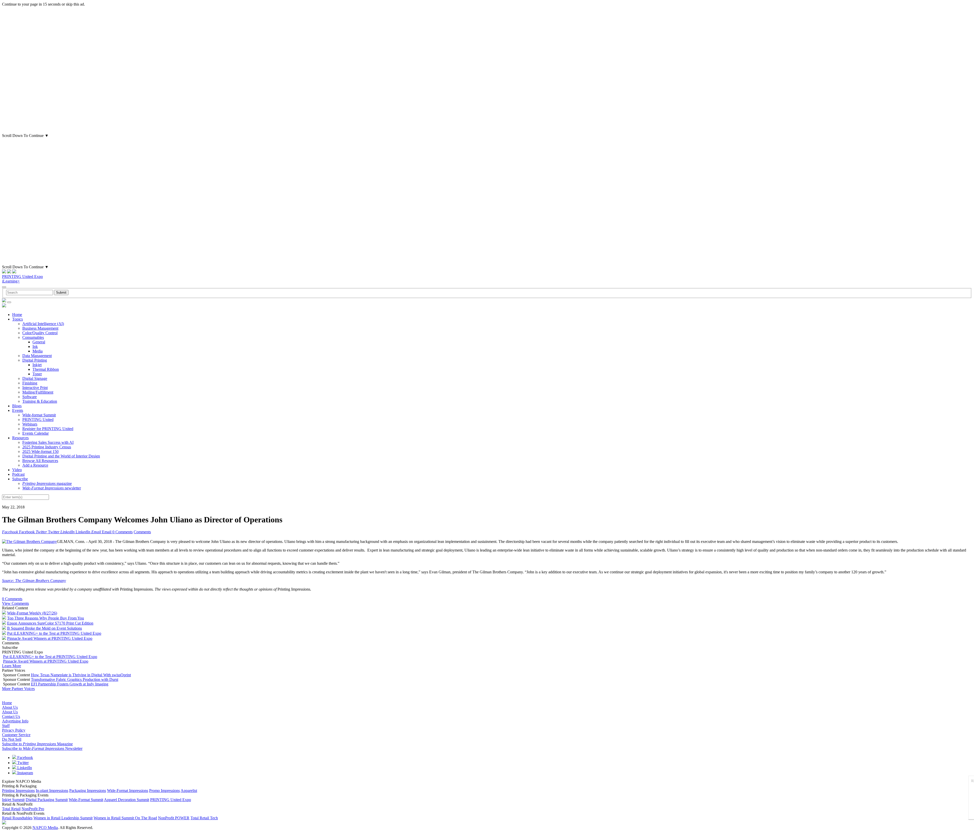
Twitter (22, 762)
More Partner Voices (18, 688)
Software (29, 397)
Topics (17, 319)
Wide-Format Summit (86, 800)
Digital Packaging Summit (47, 800)
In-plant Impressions (52, 790)
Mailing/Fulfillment (37, 392)
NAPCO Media (45, 827)
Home (17, 314)
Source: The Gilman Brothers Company (34, 580)
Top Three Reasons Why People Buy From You (45, 618)
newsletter (51, 488)
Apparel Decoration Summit (126, 800)
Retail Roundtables (17, 818)
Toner (37, 374)
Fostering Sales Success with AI (48, 442)
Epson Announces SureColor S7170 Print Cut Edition (50, 623)
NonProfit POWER (173, 818)
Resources (20, 438)
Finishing (29, 383)
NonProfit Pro (33, 809)
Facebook (24, 757)
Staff (6, 725)
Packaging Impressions (87, 790)
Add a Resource (35, 465)
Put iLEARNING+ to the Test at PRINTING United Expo (54, 633)
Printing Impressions (18, 790)
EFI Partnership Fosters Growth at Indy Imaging (69, 684)
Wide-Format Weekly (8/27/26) (32, 613)
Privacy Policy (13, 730)
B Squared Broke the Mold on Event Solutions (44, 628)
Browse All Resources (40, 460)
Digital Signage (34, 378)
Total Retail (11, 809)
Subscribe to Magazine (37, 744)
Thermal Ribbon (45, 369)
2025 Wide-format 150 (40, 451)
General (38, 342)
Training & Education (39, 401)
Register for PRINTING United (47, 429)
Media (37, 351)
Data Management (37, 355)
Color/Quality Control (40, 333)
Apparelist (189, 790)
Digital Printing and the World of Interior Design (61, 456)
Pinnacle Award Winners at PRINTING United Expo (49, 638)
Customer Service (16, 735)
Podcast (18, 474)
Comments (142, 532)
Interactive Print (35, 387)
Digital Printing (34, 360)
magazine (47, 483)
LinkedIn (24, 768)
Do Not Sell (11, 739)
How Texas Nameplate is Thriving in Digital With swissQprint (81, 675)
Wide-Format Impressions (127, 790)
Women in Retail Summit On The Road (125, 818)
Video (17, 470)
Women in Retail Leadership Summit (63, 818)
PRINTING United (38, 419)
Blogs (17, 406)
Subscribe (20, 479)
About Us (10, 707)
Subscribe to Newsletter (42, 748)
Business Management (40, 328)
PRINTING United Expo (22, 276)
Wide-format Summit (39, 415)
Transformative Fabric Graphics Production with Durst (74, 679)
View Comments (15, 603)
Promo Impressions (164, 790)
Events (17, 410)
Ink (35, 346)
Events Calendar (35, 433)
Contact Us (11, 716)
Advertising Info (15, 721)
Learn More (11, 666)
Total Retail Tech (204, 818)
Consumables (33, 337)
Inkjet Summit (13, 800)
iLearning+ (11, 281)
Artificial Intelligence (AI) (43, 324)
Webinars (29, 424)
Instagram (24, 773)
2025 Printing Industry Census (46, 447)
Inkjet (37, 365)
